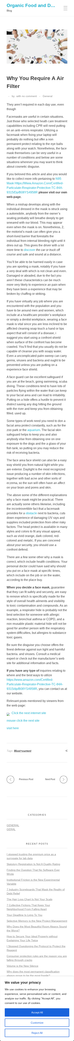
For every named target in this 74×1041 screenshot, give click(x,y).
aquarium (33, 430)
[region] (37, 1008)
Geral (11, 829)
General (47, 96)
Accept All (37, 1012)
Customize (37, 1022)
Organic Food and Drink (33, 5)
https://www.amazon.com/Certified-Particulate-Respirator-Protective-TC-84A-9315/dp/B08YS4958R (35, 684)
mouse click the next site (23, 720)
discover (29, 249)
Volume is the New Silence (22, 965)
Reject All (37, 1032)
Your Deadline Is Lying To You (24, 915)
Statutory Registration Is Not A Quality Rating (33, 864)
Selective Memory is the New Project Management (37, 920)
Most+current (22, 750)
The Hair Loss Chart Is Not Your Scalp (29, 899)
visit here (13, 728)
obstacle (31, 513)
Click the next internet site (29, 713)
